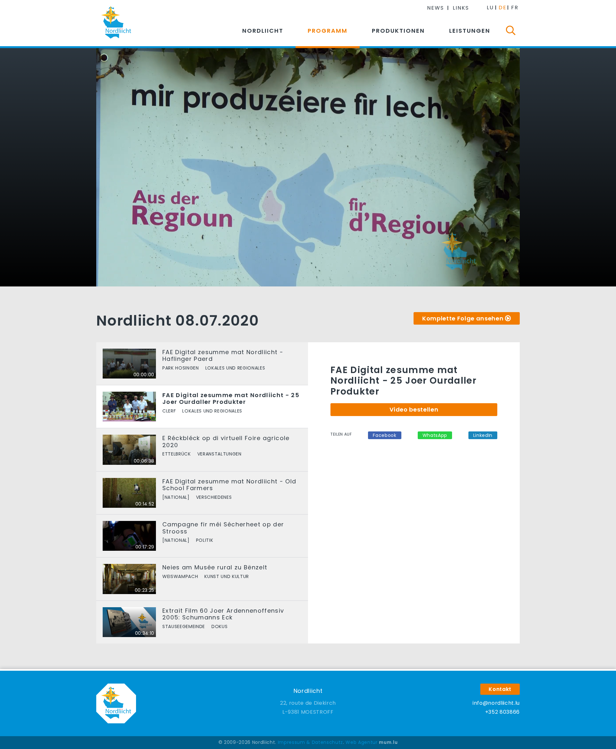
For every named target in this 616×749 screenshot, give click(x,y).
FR (514, 7)
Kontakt (500, 689)
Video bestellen (414, 409)
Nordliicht (262, 31)
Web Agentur (361, 742)
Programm (327, 31)
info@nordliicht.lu (496, 703)
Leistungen (469, 31)
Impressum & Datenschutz (310, 742)
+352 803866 (502, 712)
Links (461, 8)
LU (490, 7)
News (435, 8)
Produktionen (398, 31)
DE (503, 7)
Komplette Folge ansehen (462, 318)
